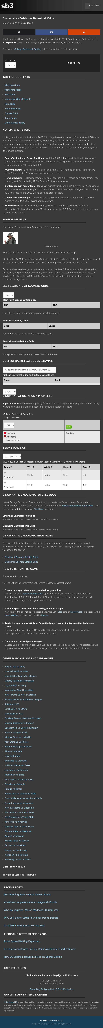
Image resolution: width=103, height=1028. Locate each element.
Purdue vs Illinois (13, 789)
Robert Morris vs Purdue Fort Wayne (23, 699)
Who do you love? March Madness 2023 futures (31, 910)
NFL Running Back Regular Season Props (27, 894)
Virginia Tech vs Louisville (18, 737)
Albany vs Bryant (13, 751)
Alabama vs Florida (14, 774)
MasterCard (76, 611)
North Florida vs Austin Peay (19, 812)
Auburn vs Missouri (14, 836)
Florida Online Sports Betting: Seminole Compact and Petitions (39, 949)
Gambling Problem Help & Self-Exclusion (51, 989)
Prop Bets (10, 104)
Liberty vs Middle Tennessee (19, 680)
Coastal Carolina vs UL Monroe (21, 676)
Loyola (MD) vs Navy (15, 685)
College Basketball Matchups (21, 874)
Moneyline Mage (13, 89)
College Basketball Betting (27, 49)
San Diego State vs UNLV (18, 859)
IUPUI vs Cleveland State (17, 765)
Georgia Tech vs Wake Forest (19, 826)
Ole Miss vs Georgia (15, 784)
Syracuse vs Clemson (16, 760)
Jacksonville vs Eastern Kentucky (21, 727)
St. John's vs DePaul (15, 845)
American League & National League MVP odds (30, 902)
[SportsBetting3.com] (7, 6)
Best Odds (10, 94)
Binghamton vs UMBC (16, 709)
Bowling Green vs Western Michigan (23, 718)
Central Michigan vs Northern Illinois (23, 798)
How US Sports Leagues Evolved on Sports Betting (33, 956)
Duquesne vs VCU (14, 713)
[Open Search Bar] (87, 6)
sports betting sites (33, 593)
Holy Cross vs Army (15, 666)
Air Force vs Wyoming (16, 821)
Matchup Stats (12, 85)
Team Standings (13, 108)
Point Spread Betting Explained (21, 941)
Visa (60, 611)
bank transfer (11, 615)
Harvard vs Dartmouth (16, 770)
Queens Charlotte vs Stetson (19, 723)
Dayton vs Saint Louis (16, 850)
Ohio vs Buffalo (12, 756)
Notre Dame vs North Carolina (20, 694)
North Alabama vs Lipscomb (19, 807)
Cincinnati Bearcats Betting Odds (21, 557)
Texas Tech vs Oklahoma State (20, 793)
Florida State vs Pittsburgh (18, 831)
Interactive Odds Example (18, 99)
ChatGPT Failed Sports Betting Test (24, 925)
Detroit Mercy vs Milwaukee (19, 803)
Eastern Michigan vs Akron (18, 746)
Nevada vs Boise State (16, 854)
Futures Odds (11, 113)
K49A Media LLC (10, 1002)
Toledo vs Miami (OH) (16, 732)
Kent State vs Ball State (17, 741)
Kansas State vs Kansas (17, 840)
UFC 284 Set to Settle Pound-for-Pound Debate (31, 917)
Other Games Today (15, 122)
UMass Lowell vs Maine (17, 671)
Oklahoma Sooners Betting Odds (21, 561)
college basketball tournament (77, 505)
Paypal (44, 615)
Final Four (39, 509)
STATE (10, 60)
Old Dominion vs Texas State (19, 817)
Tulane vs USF (12, 704)
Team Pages (11, 118)
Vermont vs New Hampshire (19, 690)
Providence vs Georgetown (18, 779)
